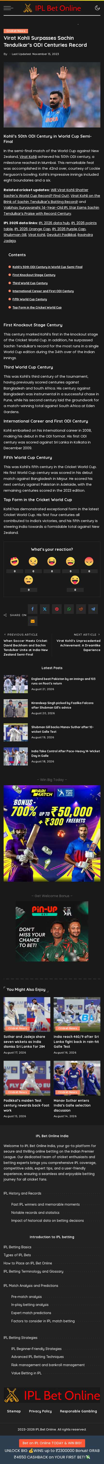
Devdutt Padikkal (61, 234)
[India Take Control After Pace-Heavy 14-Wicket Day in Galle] (16, 756)
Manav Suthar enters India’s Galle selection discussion (72, 1105)
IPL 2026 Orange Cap (33, 229)
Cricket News (16, 31)
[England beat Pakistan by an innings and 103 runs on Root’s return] (16, 684)
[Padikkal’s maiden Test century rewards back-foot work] (27, 1078)
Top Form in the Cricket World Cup (37, 307)
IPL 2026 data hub (54, 223)
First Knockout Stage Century (34, 275)
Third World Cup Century (30, 283)
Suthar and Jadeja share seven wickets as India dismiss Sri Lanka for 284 (24, 1041)
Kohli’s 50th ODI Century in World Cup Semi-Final (47, 267)
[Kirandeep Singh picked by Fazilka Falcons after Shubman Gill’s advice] (16, 708)
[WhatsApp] (69, 609)
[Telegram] (93, 609)
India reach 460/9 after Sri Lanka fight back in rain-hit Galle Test (76, 1041)
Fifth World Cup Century (30, 299)
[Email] (32, 621)
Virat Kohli (28, 156)
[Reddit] (81, 609)
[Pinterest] (57, 609)
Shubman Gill (15, 234)
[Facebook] (32, 609)
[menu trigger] (10, 8)
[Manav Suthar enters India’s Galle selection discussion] (77, 1078)
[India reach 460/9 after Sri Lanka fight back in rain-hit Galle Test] (77, 1014)
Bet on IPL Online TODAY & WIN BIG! (52, 1443)
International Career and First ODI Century (43, 291)
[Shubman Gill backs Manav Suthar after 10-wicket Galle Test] (16, 732)
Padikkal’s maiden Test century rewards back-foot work (26, 1105)
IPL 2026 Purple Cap (69, 229)
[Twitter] (45, 609)
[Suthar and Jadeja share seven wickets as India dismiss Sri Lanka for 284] (27, 1014)
